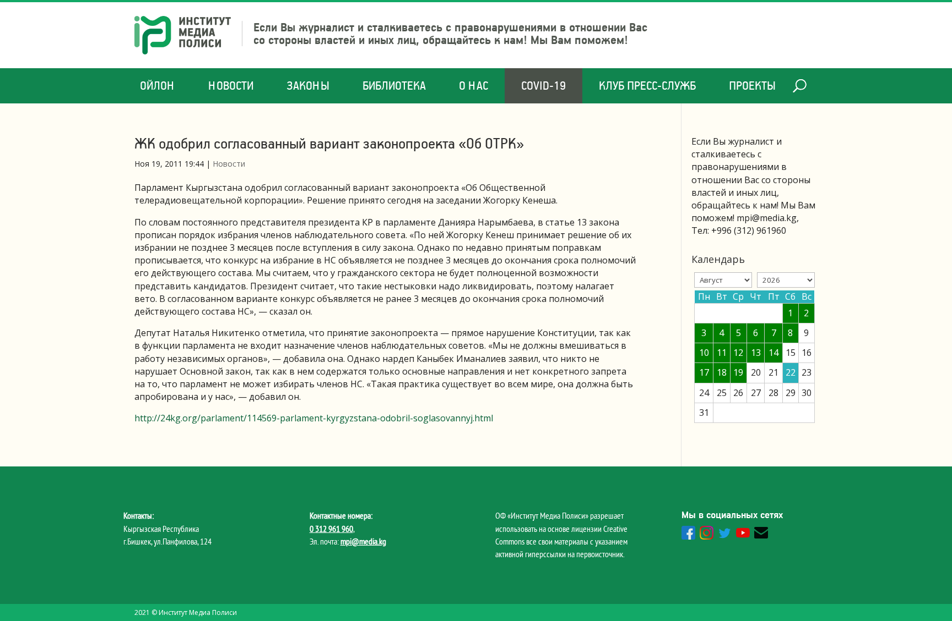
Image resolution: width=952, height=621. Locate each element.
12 (738, 353)
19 (738, 372)
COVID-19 (543, 85)
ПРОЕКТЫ (752, 85)
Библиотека (394, 85)
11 (722, 353)
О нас (473, 85)
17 (704, 372)
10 (704, 353)
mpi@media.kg (363, 541)
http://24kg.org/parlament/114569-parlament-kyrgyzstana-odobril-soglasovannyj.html (313, 418)
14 (773, 353)
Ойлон (157, 85)
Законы (307, 85)
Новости (230, 85)
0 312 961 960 (331, 528)
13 (756, 353)
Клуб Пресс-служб (647, 85)
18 (722, 372)
